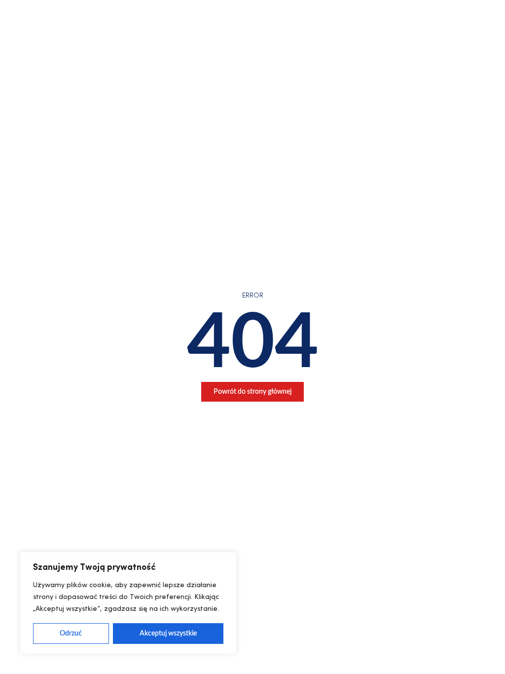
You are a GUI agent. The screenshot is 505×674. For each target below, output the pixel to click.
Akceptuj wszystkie (168, 633)
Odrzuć (71, 633)
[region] (128, 603)
